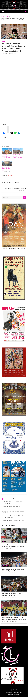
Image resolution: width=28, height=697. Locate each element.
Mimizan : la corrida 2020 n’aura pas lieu (13, 182)
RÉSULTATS (5, 565)
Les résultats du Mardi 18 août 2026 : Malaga (13, 520)
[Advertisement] (14, 69)
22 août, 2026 (5, 548)
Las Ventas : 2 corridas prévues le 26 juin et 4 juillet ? (6, 156)
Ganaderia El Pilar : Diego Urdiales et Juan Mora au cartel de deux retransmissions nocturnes (14, 188)
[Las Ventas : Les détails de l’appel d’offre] (7, 163)
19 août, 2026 (5, 621)
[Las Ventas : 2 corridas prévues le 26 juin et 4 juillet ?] (7, 151)
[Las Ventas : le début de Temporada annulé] (18, 151)
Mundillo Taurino (13, 53)
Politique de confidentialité (13, 694)
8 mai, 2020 (5, 53)
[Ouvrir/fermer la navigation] (3, 11)
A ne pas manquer (8, 525)
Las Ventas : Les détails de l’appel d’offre (6, 169)
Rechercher (24, 197)
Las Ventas (10, 175)
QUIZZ (3, 41)
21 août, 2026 (5, 573)
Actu (4, 541)
